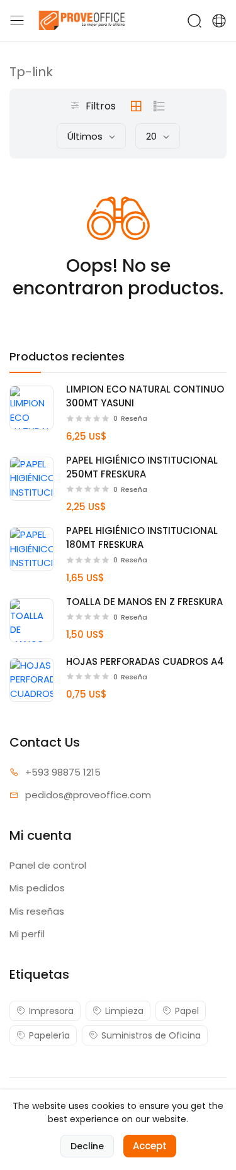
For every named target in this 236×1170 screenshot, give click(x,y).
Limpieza (124, 1011)
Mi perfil (27, 933)
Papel (187, 1011)
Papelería (49, 1035)
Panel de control (47, 865)
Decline (87, 1146)
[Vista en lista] (159, 106)
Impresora (51, 1011)
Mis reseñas (36, 911)
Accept (150, 1145)
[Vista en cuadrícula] (135, 106)
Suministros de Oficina (151, 1035)
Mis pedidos (37, 887)
